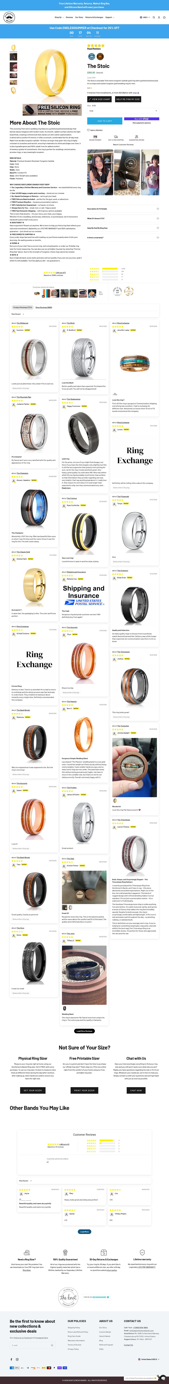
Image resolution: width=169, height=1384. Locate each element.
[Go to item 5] (13, 83)
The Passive (72, 701)
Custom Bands (105, 1332)
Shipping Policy (74, 1327)
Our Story (103, 1327)
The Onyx (20, 928)
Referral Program (106, 1345)
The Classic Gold (23, 552)
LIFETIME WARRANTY (146, 1267)
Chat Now (136, 1090)
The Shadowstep (73, 399)
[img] (55, 272)
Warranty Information (76, 1340)
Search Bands (104, 1336)
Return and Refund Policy (78, 1332)
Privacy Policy (73, 1349)
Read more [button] (66, 488)
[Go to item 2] (13, 57)
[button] (94, 268)
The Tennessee (123, 652)
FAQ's (101, 1349)
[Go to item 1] (13, 48)
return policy (111, 1270)
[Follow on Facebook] (11, 1359)
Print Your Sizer (84, 1090)
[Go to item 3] (13, 67)
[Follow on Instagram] (17, 1359)
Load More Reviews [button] (84, 1031)
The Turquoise (123, 726)
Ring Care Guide (74, 1336)
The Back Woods (23, 710)
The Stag (70, 858)
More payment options (142, 123)
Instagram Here (42, 1338)
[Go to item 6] (13, 91)
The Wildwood (22, 323)
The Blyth (71, 323)
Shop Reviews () (44, 307)
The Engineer (122, 570)
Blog (101, 1340)
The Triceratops (123, 820)
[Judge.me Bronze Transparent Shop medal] (128, 291)
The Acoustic (72, 627)
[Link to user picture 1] (39, 1199)
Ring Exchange (123, 323)
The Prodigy (72, 787)
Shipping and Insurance (76, 572)
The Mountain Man (24, 397)
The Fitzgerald (123, 496)
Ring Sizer (27, 1270)
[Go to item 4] (13, 76)
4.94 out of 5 (61, 272)
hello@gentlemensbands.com (141, 1330)
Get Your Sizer (33, 1090)
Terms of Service (74, 1345)
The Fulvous (72, 498)
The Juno (70, 933)
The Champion (22, 473)
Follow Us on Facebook (23, 1338)
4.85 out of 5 (64, 1144)
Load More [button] (84, 1232)
